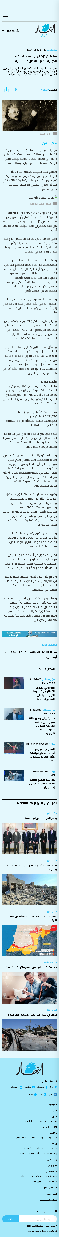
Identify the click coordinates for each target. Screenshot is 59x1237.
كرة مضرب (27, 1148)
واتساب (29, 1094)
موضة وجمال (35, 1176)
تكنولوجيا (51, 50)
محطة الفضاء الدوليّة (44, 652)
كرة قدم (53, 1148)
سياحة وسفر (52, 1182)
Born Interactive (34, 1231)
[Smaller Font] (53, 143)
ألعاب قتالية (34, 1154)
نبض (51, 1094)
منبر (33, 1137)
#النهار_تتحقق (50, 1188)
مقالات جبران (21, 1137)
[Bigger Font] (45, 143)
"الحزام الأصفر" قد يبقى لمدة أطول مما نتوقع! (33, 918)
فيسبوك (40, 1087)
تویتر (51, 1087)
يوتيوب (28, 1087)
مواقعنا (10, 30)
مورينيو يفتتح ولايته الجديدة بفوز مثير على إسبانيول (42, 783)
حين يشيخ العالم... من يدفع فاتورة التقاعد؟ (31, 967)
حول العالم (36, 1182)
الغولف (21, 1154)
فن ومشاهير (48, 679)
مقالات (53, 1133)
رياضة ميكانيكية (50, 1154)
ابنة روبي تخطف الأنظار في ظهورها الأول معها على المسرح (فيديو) (44, 693)
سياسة (54, 1121)
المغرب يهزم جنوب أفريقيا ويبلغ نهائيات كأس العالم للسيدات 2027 (42, 755)
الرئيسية (53, 1105)
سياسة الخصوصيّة (48, 1200)
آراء (42, 1137)
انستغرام (14, 1087)
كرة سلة (40, 1148)
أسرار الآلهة (29, 1121)
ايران (55, 1111)
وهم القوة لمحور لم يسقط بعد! (38, 818)
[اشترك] (29, 634)
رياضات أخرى (52, 1159)
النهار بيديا (52, 1194)
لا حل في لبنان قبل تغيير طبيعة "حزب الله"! (32, 1014)
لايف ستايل (51, 1171)
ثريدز (40, 1094)
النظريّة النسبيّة (20, 652)
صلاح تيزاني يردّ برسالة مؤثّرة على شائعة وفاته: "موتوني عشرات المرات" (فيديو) (42, 726)
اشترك (10, 1219)
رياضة (51, 744)
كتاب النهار (51, 813)
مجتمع (43, 1121)
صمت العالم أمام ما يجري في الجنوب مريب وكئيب (32, 867)
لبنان (54, 1117)
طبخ (22, 1176)
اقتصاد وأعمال (49, 962)
